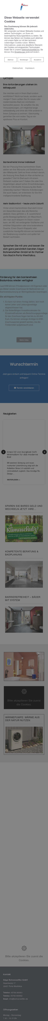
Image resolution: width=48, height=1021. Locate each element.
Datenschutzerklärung (30, 49)
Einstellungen (24, 60)
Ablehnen (10, 59)
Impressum (29, 68)
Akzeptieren (37, 60)
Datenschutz (18, 68)
